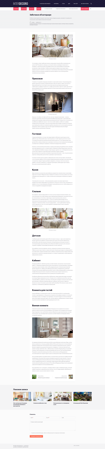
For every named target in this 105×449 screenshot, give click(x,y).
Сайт (63, 417)
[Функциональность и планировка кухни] (62, 396)
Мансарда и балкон (73, 8)
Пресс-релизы (76, 445)
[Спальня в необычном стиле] (42, 396)
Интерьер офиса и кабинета (67, 23)
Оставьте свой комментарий (37, 421)
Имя (32, 417)
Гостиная (24, 8)
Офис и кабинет (85, 8)
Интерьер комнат (57, 23)
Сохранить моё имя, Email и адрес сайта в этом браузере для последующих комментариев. (48, 432)
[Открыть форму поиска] (91, 3)
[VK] (90, 8)
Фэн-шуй (76, 3)
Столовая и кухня (48, 8)
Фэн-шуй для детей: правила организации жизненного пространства (20, 404)
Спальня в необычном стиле (40, 403)
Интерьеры (56, 3)
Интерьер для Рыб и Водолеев (80, 403)
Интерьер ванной (33, 23)
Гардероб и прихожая (60, 8)
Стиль (63, 3)
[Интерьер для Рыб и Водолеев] (82, 396)
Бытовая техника (85, 3)
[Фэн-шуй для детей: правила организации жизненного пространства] (22, 396)
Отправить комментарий (36, 436)
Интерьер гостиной (41, 23)
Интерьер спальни (33, 24)
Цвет (69, 3)
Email (47, 417)
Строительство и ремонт (45, 3)
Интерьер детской (50, 23)
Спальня (16, 8)
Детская (31, 8)
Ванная (38, 8)
